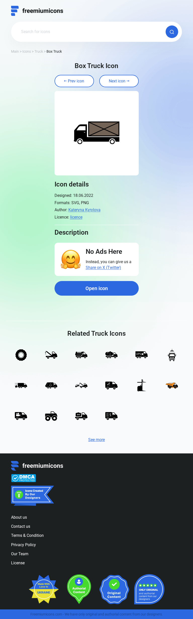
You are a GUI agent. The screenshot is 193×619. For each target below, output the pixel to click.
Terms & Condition (27, 535)
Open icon (96, 288)
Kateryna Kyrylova (84, 209)
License (18, 563)
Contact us (20, 526)
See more (96, 439)
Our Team (19, 553)
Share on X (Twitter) (103, 267)
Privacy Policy (23, 544)
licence (76, 217)
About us (19, 517)
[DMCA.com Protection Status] (23, 478)
